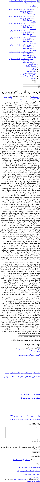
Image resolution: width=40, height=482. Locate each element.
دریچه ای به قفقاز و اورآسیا (26, 98)
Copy (20, 336)
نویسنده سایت (35, 97)
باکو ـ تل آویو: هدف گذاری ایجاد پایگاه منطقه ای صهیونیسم (22, 373)
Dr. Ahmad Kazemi (20, 479)
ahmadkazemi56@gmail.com (21, 460)
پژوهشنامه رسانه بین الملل (31, 474)
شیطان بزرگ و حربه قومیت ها (30, 394)
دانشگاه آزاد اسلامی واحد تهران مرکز (28, 471)
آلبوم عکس (36, 351)
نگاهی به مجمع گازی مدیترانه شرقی (29, 349)
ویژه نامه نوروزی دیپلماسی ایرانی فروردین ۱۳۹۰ (25, 416)
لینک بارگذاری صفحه (33, 481)
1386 (10, 97)
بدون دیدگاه (14, 98)
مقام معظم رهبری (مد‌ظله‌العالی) (29, 467)
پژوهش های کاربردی (33, 477)
